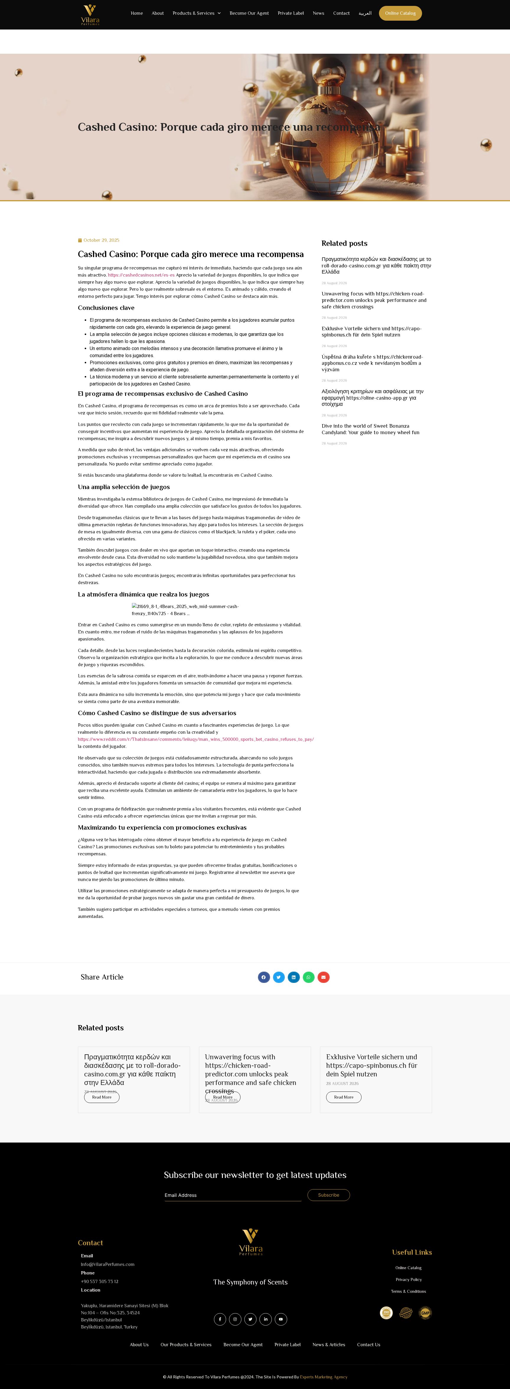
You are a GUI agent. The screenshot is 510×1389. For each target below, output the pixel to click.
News (318, 13)
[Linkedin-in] (265, 1319)
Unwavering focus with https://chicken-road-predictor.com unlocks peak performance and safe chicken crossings (374, 300)
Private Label (291, 13)
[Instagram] (235, 1319)
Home (137, 13)
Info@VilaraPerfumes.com (108, 1264)
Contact (341, 13)
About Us (139, 1344)
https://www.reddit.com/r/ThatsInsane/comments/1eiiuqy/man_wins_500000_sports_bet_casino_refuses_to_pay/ (196, 739)
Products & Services (194, 13)
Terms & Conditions (408, 1291)
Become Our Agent (249, 13)
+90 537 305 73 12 (99, 1281)
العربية (365, 13)
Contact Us (368, 1344)
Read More (102, 1097)
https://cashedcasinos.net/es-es (141, 275)
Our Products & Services (186, 1344)
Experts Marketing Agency (323, 1377)
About (158, 13)
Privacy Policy (409, 1279)
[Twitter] (250, 1319)
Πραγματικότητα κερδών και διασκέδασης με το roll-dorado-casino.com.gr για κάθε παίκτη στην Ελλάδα (376, 265)
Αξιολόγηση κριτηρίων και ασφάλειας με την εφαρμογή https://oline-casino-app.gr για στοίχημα (373, 397)
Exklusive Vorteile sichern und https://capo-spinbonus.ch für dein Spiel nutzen (372, 332)
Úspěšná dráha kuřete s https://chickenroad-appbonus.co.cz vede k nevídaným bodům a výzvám (372, 363)
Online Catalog (400, 13)
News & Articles (329, 1344)
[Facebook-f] (220, 1319)
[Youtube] (281, 1319)
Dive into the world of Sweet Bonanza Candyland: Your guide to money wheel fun (370, 429)
